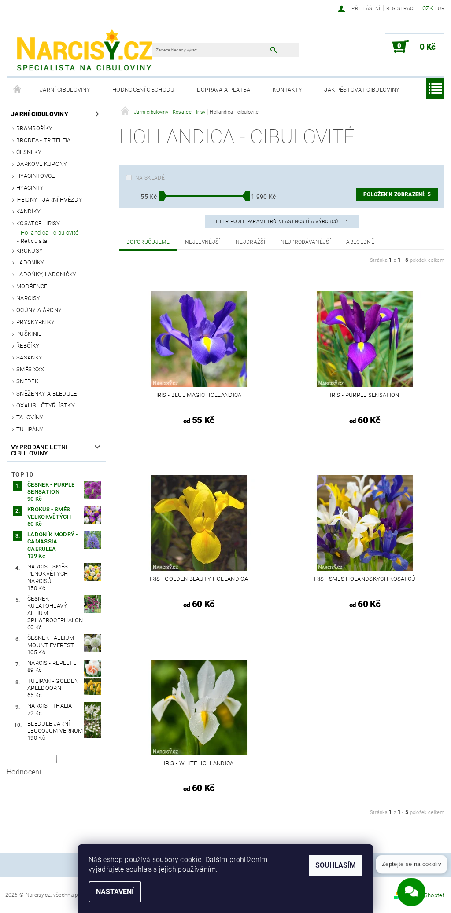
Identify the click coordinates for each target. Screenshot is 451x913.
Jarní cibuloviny (65, 89)
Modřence (32, 286)
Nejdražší (250, 242)
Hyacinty (30, 187)
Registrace (401, 8)
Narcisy (28, 298)
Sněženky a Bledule (46, 393)
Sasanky (29, 357)
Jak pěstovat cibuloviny (361, 89)
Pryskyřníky (35, 322)
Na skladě (150, 178)
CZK (427, 8)
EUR (439, 8)
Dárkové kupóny (41, 164)
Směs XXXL (32, 369)
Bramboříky (34, 128)
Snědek (27, 381)
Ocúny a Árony (39, 310)
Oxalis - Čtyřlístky (45, 405)
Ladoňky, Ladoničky (46, 274)
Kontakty (288, 89)
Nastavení (115, 891)
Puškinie (29, 333)
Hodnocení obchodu (143, 89)
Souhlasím (335, 865)
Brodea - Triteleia (43, 140)
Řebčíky (27, 345)
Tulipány (30, 429)
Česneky (28, 152)
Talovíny (30, 417)
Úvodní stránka (18, 89)
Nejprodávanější (306, 242)
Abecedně (360, 242)
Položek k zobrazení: (397, 194)
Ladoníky (30, 262)
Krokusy (29, 250)
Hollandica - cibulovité (49, 232)
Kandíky (28, 211)
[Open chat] (411, 889)
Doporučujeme (148, 242)
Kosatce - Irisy (38, 223)
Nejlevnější (202, 242)
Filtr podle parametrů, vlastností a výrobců (278, 221)
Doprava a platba (224, 89)
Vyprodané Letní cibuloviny (39, 450)
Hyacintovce (35, 175)
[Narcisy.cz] (84, 51)
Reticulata (34, 241)
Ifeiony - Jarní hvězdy (49, 199)
